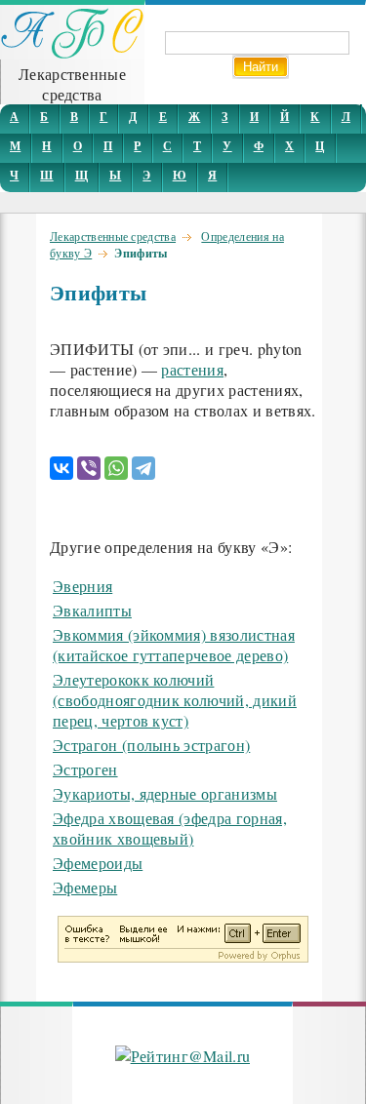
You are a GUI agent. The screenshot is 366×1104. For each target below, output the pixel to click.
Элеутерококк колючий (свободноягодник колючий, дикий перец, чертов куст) (175, 699)
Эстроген (85, 769)
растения (192, 369)
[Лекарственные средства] (72, 53)
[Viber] (89, 468)
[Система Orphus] (183, 956)
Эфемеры (85, 887)
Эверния (82, 585)
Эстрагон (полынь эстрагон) (151, 744)
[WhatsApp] (116, 468)
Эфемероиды (97, 862)
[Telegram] (143, 468)
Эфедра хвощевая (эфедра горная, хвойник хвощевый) (170, 828)
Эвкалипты (92, 610)
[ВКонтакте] (61, 468)
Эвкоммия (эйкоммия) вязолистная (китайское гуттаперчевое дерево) (174, 644)
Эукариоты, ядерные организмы (165, 793)
